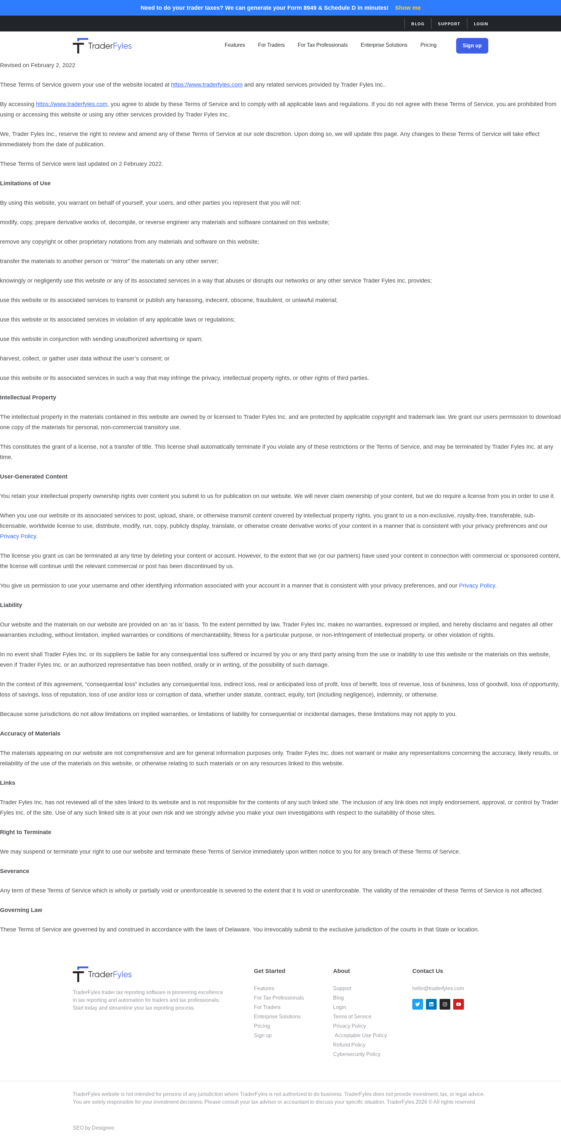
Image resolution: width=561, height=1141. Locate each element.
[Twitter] (417, 1004)
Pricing (428, 45)
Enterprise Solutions (384, 45)
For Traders (271, 45)
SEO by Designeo (93, 1128)
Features (235, 45)
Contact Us (427, 970)
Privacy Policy (18, 536)
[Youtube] (458, 1004)
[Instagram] (445, 1004)
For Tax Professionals (323, 45)
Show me (408, 7)
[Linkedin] (431, 1004)
